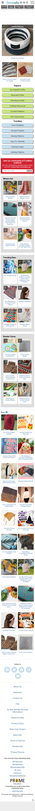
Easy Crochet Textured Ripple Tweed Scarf (10, 377)
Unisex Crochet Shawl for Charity (9, 80)
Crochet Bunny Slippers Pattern (10, 244)
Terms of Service (17, 740)
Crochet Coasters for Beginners (10, 355)
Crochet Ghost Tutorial (26, 630)
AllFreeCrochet (17, 761)
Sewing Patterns (17, 136)
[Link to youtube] (18, 676)
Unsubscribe (17, 746)
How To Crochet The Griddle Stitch (9, 505)
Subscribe (17, 735)
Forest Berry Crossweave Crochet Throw (25, 553)
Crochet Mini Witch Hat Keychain (26, 529)
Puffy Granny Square (25, 355)
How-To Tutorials (17, 141)
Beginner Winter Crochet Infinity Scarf (25, 400)
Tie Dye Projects (17, 131)
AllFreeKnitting (18, 764)
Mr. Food (18, 770)
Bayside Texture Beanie (25, 481)
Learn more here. (17, 791)
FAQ (17, 704)
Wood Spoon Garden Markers (10, 399)
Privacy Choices (17, 752)
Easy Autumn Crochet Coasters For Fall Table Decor (24, 245)
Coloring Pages (17, 147)
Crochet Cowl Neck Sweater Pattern (26, 505)
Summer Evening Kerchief (9, 529)
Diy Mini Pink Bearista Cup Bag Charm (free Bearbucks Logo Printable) (24, 279)
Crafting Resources (17, 106)
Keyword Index (17, 718)
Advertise (17, 692)
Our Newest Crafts (17, 90)
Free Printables (17, 125)
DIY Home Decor (17, 117)
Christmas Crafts (17, 100)
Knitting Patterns (17, 152)
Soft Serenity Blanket (10, 197)
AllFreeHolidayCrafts (17, 767)
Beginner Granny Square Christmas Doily (24, 377)
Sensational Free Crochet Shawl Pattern (24, 219)
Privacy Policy (15, 167)
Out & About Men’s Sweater (9, 433)
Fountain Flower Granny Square (25, 80)
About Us (17, 686)
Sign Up (29, 170)
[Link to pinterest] (21, 670)
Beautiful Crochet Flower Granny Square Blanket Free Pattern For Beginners (10, 221)
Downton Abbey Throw (25, 325)
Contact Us (17, 698)
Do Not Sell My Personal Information (17, 710)
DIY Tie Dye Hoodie (10, 275)
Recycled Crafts (17, 95)
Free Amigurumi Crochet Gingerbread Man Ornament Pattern (26, 457)
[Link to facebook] (7, 670)
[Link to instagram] (29, 670)
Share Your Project (18, 729)
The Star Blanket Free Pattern (9, 552)
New (3, 412)
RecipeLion (17, 773)
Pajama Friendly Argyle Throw (25, 197)
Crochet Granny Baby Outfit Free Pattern (9, 456)
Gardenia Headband (24, 301)
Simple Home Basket (17, 58)
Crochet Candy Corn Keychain (25, 433)
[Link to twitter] (14, 670)
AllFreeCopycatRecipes (18, 776)
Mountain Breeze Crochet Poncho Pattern (10, 303)
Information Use (25, 167)
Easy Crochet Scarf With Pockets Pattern (9, 482)
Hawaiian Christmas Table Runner (10, 325)
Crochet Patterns (17, 111)
